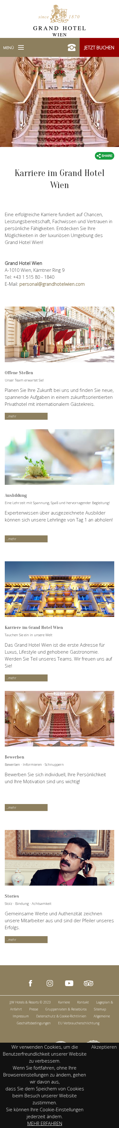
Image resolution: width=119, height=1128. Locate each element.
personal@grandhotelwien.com (52, 284)
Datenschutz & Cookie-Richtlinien (61, 1016)
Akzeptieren (104, 1047)
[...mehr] (59, 334)
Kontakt (83, 1002)
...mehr (11, 416)
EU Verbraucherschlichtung (78, 1023)
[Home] (59, 19)
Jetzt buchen (99, 48)
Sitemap (100, 1009)
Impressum (21, 1016)
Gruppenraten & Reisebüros (66, 1009)
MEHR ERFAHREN (44, 1123)
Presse (33, 1009)
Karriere (64, 1002)
